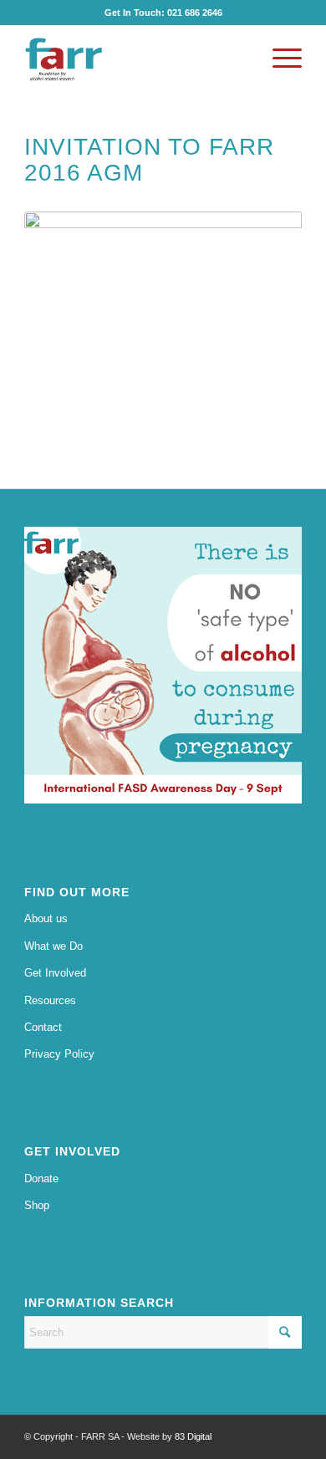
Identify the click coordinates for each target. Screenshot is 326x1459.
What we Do (53, 946)
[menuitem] (279, 58)
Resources (50, 1000)
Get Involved (55, 973)
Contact (43, 1027)
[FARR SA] (135, 58)
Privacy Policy (59, 1054)
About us (46, 918)
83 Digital (193, 1436)
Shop (36, 1205)
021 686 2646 (194, 13)
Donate (41, 1178)
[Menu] (279, 58)
